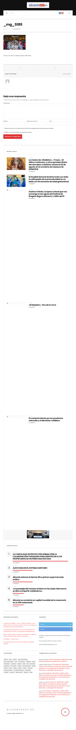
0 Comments (32, 171)
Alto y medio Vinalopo (22, 659)
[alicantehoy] (38, 5)
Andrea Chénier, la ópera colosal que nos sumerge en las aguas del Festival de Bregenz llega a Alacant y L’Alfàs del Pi (48, 194)
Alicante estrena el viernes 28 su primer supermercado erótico (38, 578)
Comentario (6, 103)
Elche (30, 174)
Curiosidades (7, 663)
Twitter (42, 624)
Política (15, 668)
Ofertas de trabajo (27, 665)
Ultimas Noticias (19, 672)
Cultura (31, 157)
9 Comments (16, 583)
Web (51, 121)
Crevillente (28, 661)
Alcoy (10, 659)
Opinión (31, 302)
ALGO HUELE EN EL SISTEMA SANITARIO (30, 568)
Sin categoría (28, 670)
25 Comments (16, 562)
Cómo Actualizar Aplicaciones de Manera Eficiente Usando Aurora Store (55, 660)
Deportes (19, 663)
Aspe (16, 661)
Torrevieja (6, 672)
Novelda (19, 665)
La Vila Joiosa (6, 665)
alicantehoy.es (20, 709)
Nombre (5, 121)
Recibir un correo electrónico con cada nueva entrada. (18, 132)
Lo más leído (13, 665)
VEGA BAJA (26, 672)
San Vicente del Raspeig (18, 670)
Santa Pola (30, 668)
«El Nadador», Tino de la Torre (42, 305)
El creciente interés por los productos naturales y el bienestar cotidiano (46, 419)
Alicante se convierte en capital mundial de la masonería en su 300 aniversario (39, 601)
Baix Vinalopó (21, 661)
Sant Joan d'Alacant (8, 670)
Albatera (6, 659)
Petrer (10, 668)
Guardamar (32, 663)
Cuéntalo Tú (13, 663)
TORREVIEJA (12, 672)
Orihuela (5, 668)
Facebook (42, 629)
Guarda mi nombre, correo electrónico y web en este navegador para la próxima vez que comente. (29, 128)
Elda (28, 663)
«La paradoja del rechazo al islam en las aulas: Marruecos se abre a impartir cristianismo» (39, 590)
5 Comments (16, 595)
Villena (31, 672)
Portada (15, 552)
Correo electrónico (32, 121)
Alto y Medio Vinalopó (8, 661)
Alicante (31, 416)
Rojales (24, 668)
